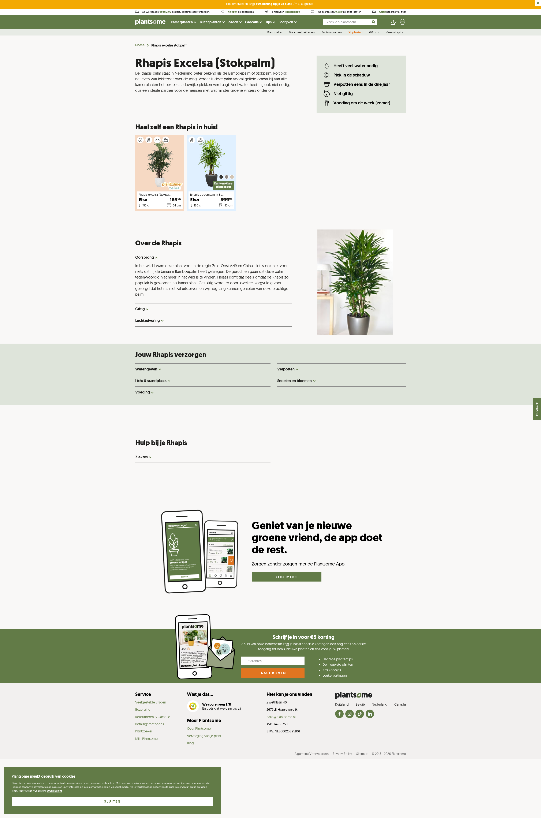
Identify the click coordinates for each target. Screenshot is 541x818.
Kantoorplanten (331, 32)
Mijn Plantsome (146, 738)
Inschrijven (273, 673)
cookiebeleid (54, 790)
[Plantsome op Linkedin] (370, 714)
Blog (190, 743)
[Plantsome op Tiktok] (359, 714)
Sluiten (112, 801)
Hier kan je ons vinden (289, 694)
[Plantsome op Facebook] (339, 714)
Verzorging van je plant (204, 736)
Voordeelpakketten (302, 32)
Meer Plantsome (204, 720)
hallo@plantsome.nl (280, 717)
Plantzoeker (274, 32)
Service (143, 694)
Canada (400, 704)
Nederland (379, 704)
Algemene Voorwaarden (312, 753)
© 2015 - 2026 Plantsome (389, 753)
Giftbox (374, 32)
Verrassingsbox (396, 32)
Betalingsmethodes (149, 724)
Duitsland (342, 704)
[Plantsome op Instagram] (349, 714)
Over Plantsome (199, 728)
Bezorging (142, 709)
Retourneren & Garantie (152, 717)
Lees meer (286, 577)
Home (140, 45)
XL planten (355, 32)
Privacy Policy (342, 753)
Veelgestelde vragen (150, 702)
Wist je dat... (200, 694)
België (360, 704)
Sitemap (361, 753)
